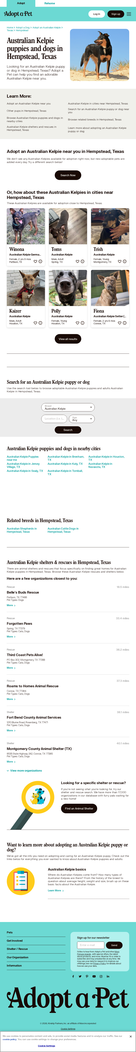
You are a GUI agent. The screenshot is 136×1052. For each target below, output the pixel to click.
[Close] (130, 1036)
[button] (35, 261)
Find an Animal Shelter (79, 808)
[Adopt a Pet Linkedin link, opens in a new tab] (108, 976)
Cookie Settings (68, 1029)
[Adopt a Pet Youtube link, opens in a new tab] (94, 976)
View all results (68, 338)
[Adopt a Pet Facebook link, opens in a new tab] (73, 976)
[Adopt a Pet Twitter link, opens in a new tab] (80, 976)
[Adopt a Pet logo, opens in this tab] (68, 1003)
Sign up (115, 14)
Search (68, 429)
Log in (96, 14)
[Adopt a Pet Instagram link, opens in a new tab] (101, 976)
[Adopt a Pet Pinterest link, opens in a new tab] (87, 976)
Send (114, 945)
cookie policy (10, 1039)
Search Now (68, 175)
